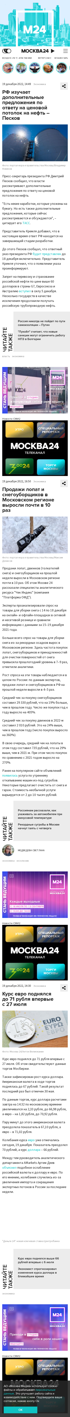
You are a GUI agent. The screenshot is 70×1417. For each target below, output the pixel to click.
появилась (10, 775)
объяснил (9, 1167)
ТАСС (26, 223)
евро (31, 1140)
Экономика (39, 84)
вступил (25, 291)
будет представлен (47, 254)
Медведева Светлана (31, 850)
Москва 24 (35, 51)
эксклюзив (22, 861)
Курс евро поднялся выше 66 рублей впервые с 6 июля (38, 1260)
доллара (34, 1149)
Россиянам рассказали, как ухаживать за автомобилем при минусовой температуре (40, 814)
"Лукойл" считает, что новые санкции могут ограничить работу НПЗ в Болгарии (41, 335)
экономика (18, 356)
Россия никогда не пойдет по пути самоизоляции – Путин (41, 323)
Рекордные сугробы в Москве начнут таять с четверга (39, 826)
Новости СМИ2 (11, 418)
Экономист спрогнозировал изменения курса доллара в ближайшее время (37, 1272)
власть (6, 356)
